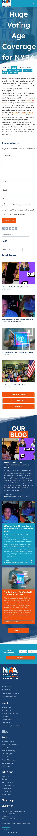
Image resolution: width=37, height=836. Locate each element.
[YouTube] (11, 832)
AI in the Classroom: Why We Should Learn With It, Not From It (18, 593)
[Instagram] (8, 832)
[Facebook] (3, 832)
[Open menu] (33, 3)
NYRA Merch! (6, 795)
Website (6, 199)
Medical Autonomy (8, 751)
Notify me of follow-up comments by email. (19, 210)
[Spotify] (16, 832)
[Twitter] (6, 832)
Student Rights (7, 754)
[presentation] (18, 273)
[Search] (32, 235)
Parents (27, 496)
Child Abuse (8, 496)
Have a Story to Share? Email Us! (13, 726)
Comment (7, 156)
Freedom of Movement (10, 744)
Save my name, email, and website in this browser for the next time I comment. (17, 205)
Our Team (5, 716)
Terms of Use (6, 686)
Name (5, 181)
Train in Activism (7, 782)
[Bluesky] (14, 832)
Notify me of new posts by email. (15, 214)
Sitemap (8, 800)
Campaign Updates (14, 70)
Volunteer (5, 776)
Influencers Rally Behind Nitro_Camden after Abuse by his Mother (16, 464)
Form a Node (6, 788)
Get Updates (20, 658)
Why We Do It (6, 710)
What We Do (6, 707)
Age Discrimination (8, 741)
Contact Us (6, 723)
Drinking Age (6, 747)
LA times (14, 112)
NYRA (14, 68)
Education (17, 621)
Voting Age (13, 73)
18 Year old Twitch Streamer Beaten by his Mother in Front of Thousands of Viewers (18, 528)
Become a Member (8, 785)
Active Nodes (6, 791)
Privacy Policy (6, 689)
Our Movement (7, 720)
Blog (5, 731)
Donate (4, 779)
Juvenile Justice (7, 763)
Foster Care (6, 766)
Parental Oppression (18, 496)
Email (5, 190)
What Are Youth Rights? (10, 713)
